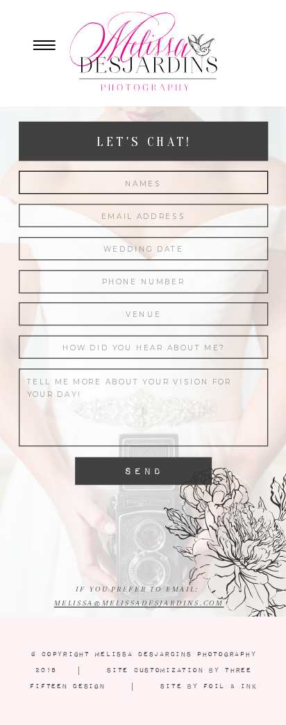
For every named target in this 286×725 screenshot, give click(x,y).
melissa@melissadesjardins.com (139, 603)
